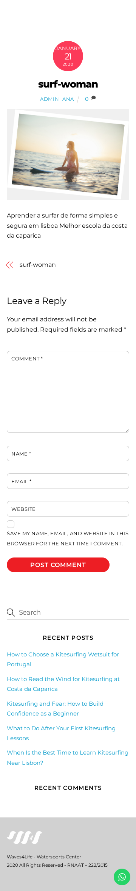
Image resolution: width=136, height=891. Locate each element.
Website (23, 509)
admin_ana (57, 99)
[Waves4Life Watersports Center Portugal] (24, 841)
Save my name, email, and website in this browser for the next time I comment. (67, 538)
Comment (27, 359)
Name (21, 454)
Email (21, 481)
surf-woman (68, 84)
